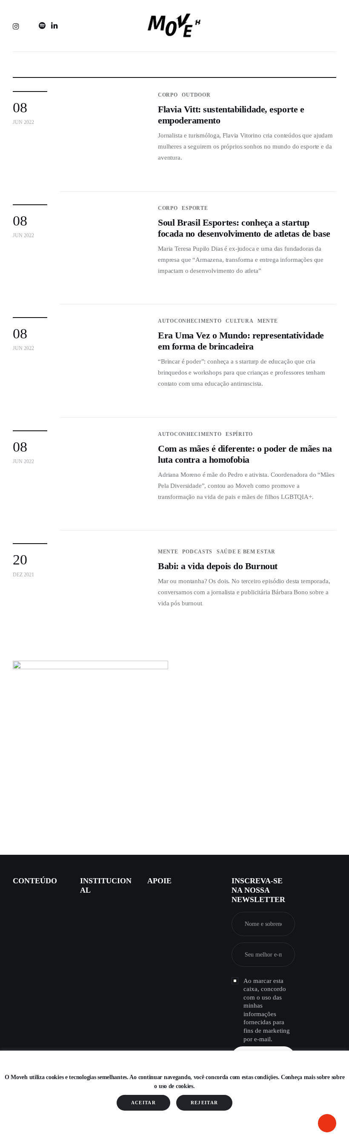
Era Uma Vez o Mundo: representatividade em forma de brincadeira (241, 341)
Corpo (168, 95)
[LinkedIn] (54, 26)
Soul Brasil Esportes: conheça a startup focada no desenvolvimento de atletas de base (244, 228)
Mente (267, 321)
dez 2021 (23, 575)
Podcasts (197, 552)
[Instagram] (17, 26)
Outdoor (196, 95)
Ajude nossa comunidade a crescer (175, 907)
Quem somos (97, 911)
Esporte (195, 208)
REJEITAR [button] (204, 1102)
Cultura (239, 321)
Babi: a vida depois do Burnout (217, 566)
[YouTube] (29, 26)
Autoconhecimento (190, 321)
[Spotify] (41, 26)
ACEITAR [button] (143, 1102)
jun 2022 (23, 122)
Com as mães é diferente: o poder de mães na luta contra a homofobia (245, 454)
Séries (21, 958)
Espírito (239, 434)
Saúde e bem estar (246, 552)
